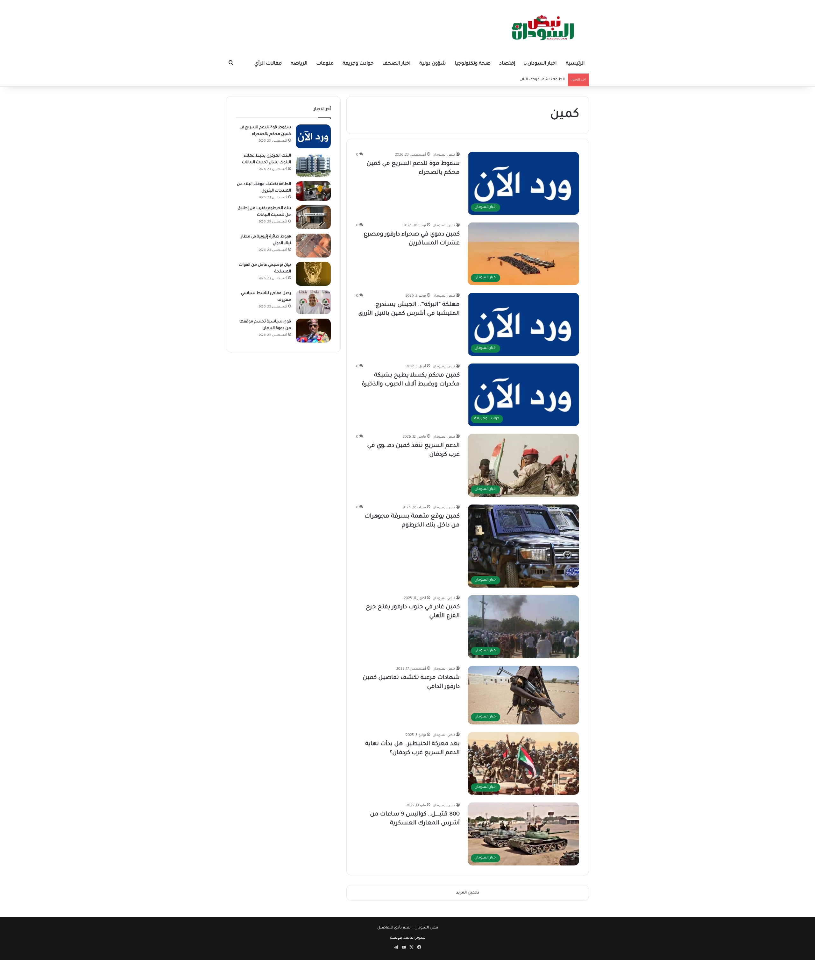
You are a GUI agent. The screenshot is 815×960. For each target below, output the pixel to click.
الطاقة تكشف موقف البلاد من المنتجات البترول (524, 80)
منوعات (325, 64)
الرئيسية (575, 64)
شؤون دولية (432, 64)
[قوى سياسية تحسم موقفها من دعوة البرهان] (313, 330)
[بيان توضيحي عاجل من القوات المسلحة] (313, 274)
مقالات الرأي (268, 64)
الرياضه (299, 64)
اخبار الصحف (396, 64)
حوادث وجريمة (358, 64)
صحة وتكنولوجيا (473, 64)
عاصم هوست (401, 938)
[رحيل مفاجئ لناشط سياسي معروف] (313, 302)
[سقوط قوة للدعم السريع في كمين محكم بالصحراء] (313, 136)
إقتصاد (507, 64)
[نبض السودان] (544, 27)
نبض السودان (444, 155)
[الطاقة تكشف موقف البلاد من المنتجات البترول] (313, 191)
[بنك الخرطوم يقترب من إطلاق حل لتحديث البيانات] (313, 217)
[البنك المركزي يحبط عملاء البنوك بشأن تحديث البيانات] (313, 165)
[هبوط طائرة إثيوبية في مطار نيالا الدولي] (313, 246)
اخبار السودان (542, 64)
